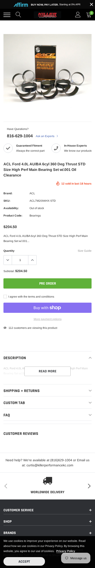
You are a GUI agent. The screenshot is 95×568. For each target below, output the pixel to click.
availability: (11, 208)
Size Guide (85, 250)
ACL (32, 193)
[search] (18, 15)
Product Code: (12, 215)
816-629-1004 (20, 136)
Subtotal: (9, 271)
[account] (78, 14)
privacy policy (65, 551)
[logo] (47, 15)
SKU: (6, 200)
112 (11, 328)
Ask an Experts (45, 136)
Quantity (9, 250)
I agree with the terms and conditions (31, 296)
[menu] (6, 14)
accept (24, 561)
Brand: (7, 193)
